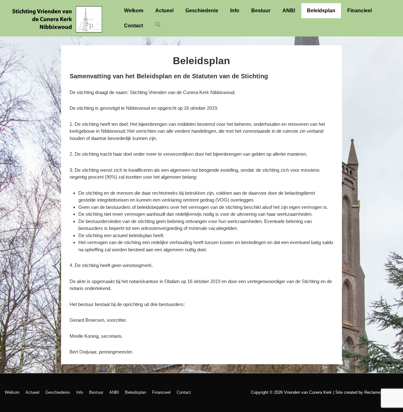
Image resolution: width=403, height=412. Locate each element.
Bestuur (260, 10)
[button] (158, 26)
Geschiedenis (201, 10)
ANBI (288, 10)
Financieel (359, 10)
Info (234, 10)
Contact (133, 25)
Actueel (164, 10)
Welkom (133, 10)
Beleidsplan (321, 10)
